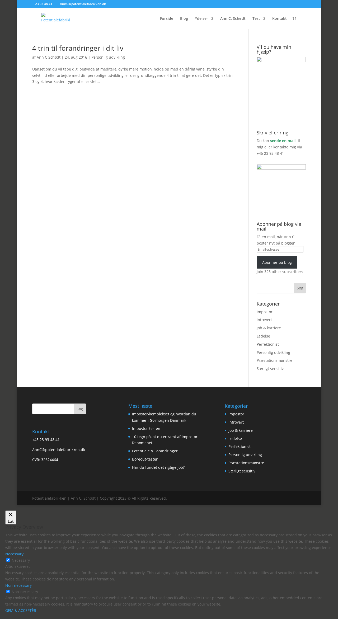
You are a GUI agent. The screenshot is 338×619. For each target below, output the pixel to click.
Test (256, 19)
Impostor (265, 311)
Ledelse (263, 336)
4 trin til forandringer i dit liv (77, 48)
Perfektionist (268, 344)
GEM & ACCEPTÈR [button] (20, 610)
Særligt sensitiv (270, 368)
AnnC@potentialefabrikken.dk (58, 449)
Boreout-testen (145, 459)
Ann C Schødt (48, 57)
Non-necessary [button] (18, 585)
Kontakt (279, 19)
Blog (184, 19)
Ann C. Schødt (233, 19)
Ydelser (201, 19)
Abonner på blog (277, 262)
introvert (264, 319)
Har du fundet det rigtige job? (158, 467)
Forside (166, 19)
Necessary (21, 560)
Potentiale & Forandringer (155, 450)
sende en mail (282, 140)
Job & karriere (269, 327)
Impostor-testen (146, 428)
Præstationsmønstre (274, 360)
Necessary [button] (14, 553)
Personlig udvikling (108, 57)
